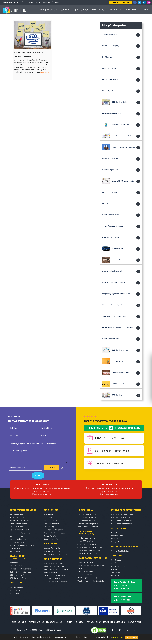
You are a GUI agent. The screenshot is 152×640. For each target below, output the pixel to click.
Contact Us (115, 575)
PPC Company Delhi (85, 569)
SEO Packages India (110, 170)
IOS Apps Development (120, 518)
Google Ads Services (110, 68)
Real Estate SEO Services (54, 563)
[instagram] (134, 630)
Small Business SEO (51, 524)
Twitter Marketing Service (87, 527)
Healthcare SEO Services (54, 566)
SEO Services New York (86, 538)
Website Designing (17, 518)
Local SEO (106, 203)
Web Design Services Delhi (88, 578)
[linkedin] (127, 630)
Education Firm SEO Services (55, 582)
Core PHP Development (19, 530)
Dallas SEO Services (110, 158)
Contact (80, 622)
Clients (114, 569)
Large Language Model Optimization (116, 294)
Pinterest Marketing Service (88, 521)
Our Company (116, 560)
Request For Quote (55, 622)
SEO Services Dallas (119, 102)
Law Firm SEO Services (53, 579)
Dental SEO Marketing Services (56, 569)
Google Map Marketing (120, 551)
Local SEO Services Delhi (87, 575)
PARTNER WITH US (12, 2)
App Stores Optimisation (53, 530)
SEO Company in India (110, 339)
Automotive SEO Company (54, 576)
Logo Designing (16, 548)
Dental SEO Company (110, 46)
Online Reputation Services (112, 226)
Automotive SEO (118, 249)
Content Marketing (51, 539)
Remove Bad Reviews (52, 551)
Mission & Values (118, 566)
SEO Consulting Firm (18, 575)
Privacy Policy (94, 622)
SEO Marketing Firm (18, 578)
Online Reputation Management (56, 554)
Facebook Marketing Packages (123, 147)
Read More (44, 72)
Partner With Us (36, 622)
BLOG (47, 2)
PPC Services (107, 57)
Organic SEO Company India (123, 181)
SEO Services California (86, 544)
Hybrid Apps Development (121, 524)
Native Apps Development (122, 521)
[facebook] (112, 630)
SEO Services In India (120, 350)
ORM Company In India (121, 373)
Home (13, 622)
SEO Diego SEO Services (87, 553)
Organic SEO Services (18, 566)
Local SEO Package (109, 192)
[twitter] (119, 630)
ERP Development (17, 542)
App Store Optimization (120, 125)
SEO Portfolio (15, 590)
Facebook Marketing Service (89, 514)
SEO (42, 10)
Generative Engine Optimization (114, 305)
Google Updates (108, 91)
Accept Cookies (131, 637)
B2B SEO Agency (50, 573)
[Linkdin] (144, 2)
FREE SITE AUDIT (120, 2)
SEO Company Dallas (110, 215)
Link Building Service (52, 527)
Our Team (115, 563)
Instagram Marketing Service (89, 518)
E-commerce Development (21, 533)
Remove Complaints (52, 548)
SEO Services (117, 395)
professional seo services (111, 113)
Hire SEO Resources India (122, 260)
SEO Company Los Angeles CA (89, 547)
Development (114, 10)
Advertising (98, 10)
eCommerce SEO (118, 361)
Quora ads (115, 542)
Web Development (17, 514)
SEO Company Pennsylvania (88, 550)
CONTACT (58, 2)
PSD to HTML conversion (20, 551)
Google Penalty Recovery (54, 536)
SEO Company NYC (109, 34)
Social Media (67, 10)
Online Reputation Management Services (117, 327)
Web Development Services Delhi (90, 581)
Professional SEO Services (20, 569)
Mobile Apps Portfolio (18, 593)
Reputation (82, 10)
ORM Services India (119, 384)
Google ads (115, 533)
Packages (52, 10)
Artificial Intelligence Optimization (114, 282)
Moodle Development (18, 524)
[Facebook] (135, 2)
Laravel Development (18, 536)
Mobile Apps (131, 10)
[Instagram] (149, 2)
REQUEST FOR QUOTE (32, 2)
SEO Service (48, 514)
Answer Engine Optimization (113, 271)
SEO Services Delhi (85, 562)
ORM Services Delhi (85, 572)
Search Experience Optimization (114, 316)
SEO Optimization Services (20, 572)
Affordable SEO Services (111, 237)
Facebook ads (117, 536)
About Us (22, 622)
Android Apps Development (122, 514)
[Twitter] (139, 2)
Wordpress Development (20, 521)
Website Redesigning (18, 539)
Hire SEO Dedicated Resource (56, 533)
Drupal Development (18, 527)
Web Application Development (22, 545)
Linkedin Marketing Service (88, 524)
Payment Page (134, 622)
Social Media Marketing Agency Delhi (92, 566)
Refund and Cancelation (114, 622)
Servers (144, 10)
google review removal (110, 80)
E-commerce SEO (51, 521)
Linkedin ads (116, 539)
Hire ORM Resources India (122, 136)
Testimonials (116, 572)
